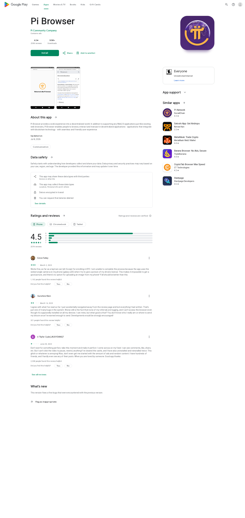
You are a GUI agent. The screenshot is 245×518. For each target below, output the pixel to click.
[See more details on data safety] (40, 203)
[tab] (35, 4)
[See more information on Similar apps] (184, 102)
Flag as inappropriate (44, 401)
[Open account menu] (240, 4)
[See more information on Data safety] (51, 157)
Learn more (179, 80)
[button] (42, 88)
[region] (87, 42)
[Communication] (41, 147)
